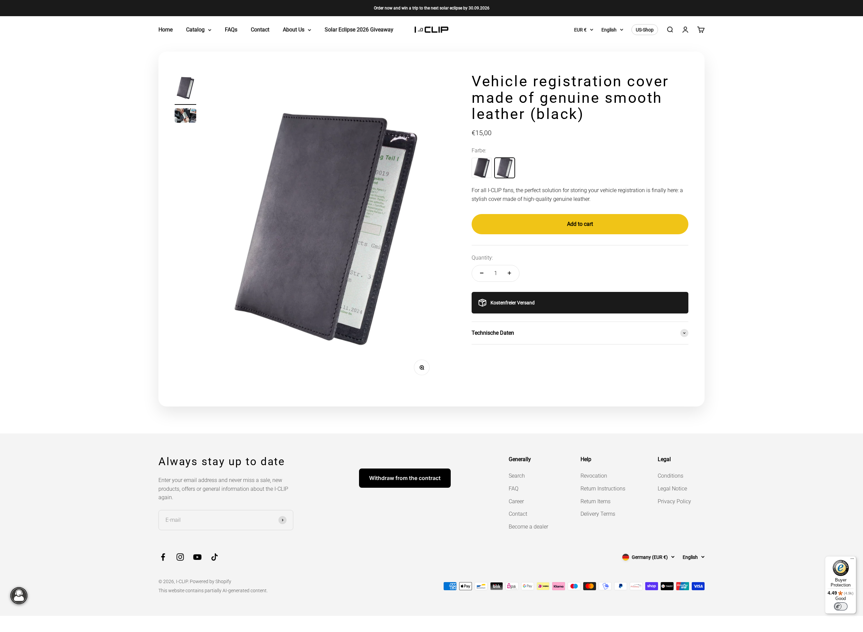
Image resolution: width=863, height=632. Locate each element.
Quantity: (482, 257)
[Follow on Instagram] (180, 557)
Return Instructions (603, 488)
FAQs (231, 30)
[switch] (840, 606)
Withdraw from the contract (405, 478)
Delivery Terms (598, 514)
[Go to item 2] (185, 116)
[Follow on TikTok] (214, 557)
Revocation (594, 476)
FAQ (513, 488)
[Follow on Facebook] (163, 557)
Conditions (670, 476)
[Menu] (852, 560)
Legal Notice (672, 488)
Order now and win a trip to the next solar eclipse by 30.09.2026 (431, 8)
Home (165, 30)
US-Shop (645, 29)
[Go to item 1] (185, 89)
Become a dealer (528, 526)
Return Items (596, 501)
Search (517, 476)
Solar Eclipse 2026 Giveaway (359, 30)
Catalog (195, 30)
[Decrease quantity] (482, 273)
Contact (260, 30)
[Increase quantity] (509, 273)
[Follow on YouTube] (197, 557)
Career (516, 501)
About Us (293, 30)
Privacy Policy (674, 501)
